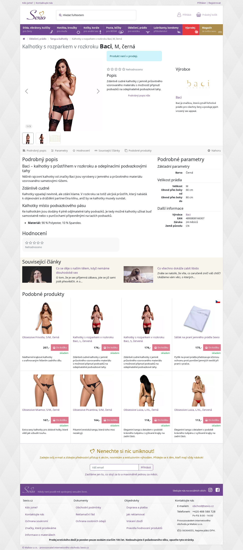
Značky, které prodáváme (40, 528)
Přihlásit (201, 2)
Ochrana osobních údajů (91, 521)
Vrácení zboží (134, 521)
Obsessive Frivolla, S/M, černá (40, 337)
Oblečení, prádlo (137, 29)
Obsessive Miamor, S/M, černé (40, 409)
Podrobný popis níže (139, 95)
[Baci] (198, 84)
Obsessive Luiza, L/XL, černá (141, 409)
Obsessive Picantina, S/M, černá (92, 409)
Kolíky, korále (91, 29)
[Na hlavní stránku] (23, 38)
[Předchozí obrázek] (26, 91)
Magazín (209, 29)
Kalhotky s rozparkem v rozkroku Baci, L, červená (93, 339)
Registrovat (214, 2)
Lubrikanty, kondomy (166, 29)
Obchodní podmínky (88, 507)
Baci (179, 97)
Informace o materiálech (40, 534)
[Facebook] (217, 490)
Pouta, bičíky (113, 29)
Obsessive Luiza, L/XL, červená (193, 409)
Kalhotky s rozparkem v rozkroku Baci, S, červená (144, 339)
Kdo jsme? (27, 2)
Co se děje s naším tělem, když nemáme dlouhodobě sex (82, 270)
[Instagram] (210, 490)
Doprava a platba (136, 507)
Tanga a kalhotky (59, 38)
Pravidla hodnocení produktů (144, 528)
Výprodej (190, 27)
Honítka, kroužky (67, 29)
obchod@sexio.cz (203, 506)
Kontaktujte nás (44, 2)
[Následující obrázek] (98, 91)
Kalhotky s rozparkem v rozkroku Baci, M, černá (97, 38)
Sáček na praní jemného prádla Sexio (197, 337)
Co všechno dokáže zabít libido (178, 268)
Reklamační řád (85, 514)
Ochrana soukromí (36, 521)
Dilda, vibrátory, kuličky (36, 29)
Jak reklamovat (135, 514)
